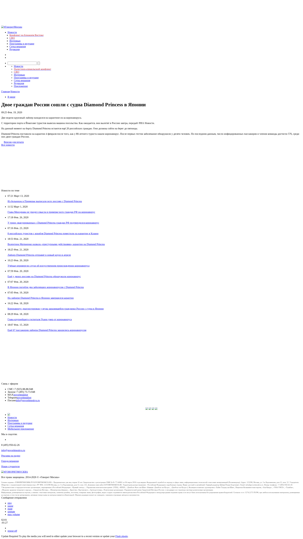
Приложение (21, 86)
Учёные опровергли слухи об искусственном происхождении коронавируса (48, 265)
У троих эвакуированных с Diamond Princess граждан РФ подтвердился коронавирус (53, 222)
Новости (12, 32)
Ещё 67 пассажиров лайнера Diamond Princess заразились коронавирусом (47, 330)
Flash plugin (121, 536)
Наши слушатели (10, 466)
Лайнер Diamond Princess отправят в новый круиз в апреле (39, 255)
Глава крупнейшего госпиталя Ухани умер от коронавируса (40, 319)
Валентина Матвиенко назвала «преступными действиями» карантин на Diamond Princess (56, 244)
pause (10, 506)
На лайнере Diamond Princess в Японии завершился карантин (41, 298)
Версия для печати (14, 142)
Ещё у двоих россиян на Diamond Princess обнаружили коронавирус (44, 276)
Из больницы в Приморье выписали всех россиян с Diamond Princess (45, 201)
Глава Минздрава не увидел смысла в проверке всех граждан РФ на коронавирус (51, 212)
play (10, 503)
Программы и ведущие (21, 43)
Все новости (8, 145)
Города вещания (10, 461)
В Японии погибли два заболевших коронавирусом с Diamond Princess (46, 287)
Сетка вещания (17, 46)
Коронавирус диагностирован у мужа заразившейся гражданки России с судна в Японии (56, 308)
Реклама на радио (10, 455)
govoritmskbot (21, 394)
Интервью (15, 40)
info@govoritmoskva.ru (28, 400)
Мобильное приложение (21, 429)
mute (10, 508)
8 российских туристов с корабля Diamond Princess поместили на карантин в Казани (53, 233)
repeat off (12, 531)
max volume (14, 514)
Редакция (14, 49)
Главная (5, 91)
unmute (11, 511)
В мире (11, 97)
